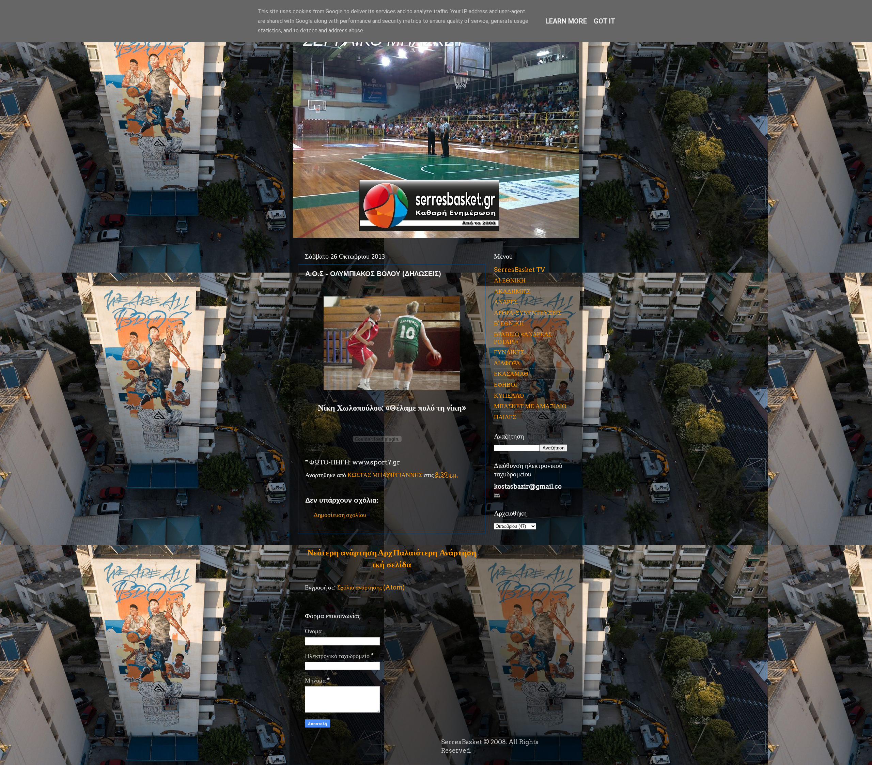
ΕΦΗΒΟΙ (505, 384)
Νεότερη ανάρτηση (342, 552)
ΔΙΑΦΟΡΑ (507, 363)
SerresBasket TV (519, 269)
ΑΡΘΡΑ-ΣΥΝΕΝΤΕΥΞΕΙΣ (527, 312)
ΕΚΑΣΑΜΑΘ (511, 373)
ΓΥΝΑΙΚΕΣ (509, 352)
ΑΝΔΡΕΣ (505, 301)
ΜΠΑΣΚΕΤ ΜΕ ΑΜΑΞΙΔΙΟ (530, 406)
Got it (605, 21)
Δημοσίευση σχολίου (340, 514)
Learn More (566, 21)
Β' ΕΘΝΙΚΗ (509, 323)
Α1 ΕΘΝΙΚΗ (510, 280)
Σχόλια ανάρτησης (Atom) (371, 587)
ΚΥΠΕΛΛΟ (509, 395)
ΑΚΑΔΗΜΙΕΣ (512, 291)
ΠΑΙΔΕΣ (505, 416)
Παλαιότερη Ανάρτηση (434, 552)
